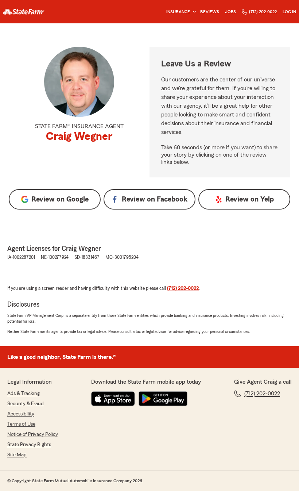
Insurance (178, 11)
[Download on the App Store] (113, 398)
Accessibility (20, 414)
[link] (23, 12)
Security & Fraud (25, 403)
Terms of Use (21, 424)
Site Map (17, 454)
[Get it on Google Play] (163, 398)
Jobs (230, 11)
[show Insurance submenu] (193, 12)
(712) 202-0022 (263, 11)
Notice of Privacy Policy (32, 434)
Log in (289, 11)
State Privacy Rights (29, 444)
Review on (60, 199)
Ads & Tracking (23, 393)
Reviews (209, 11)
